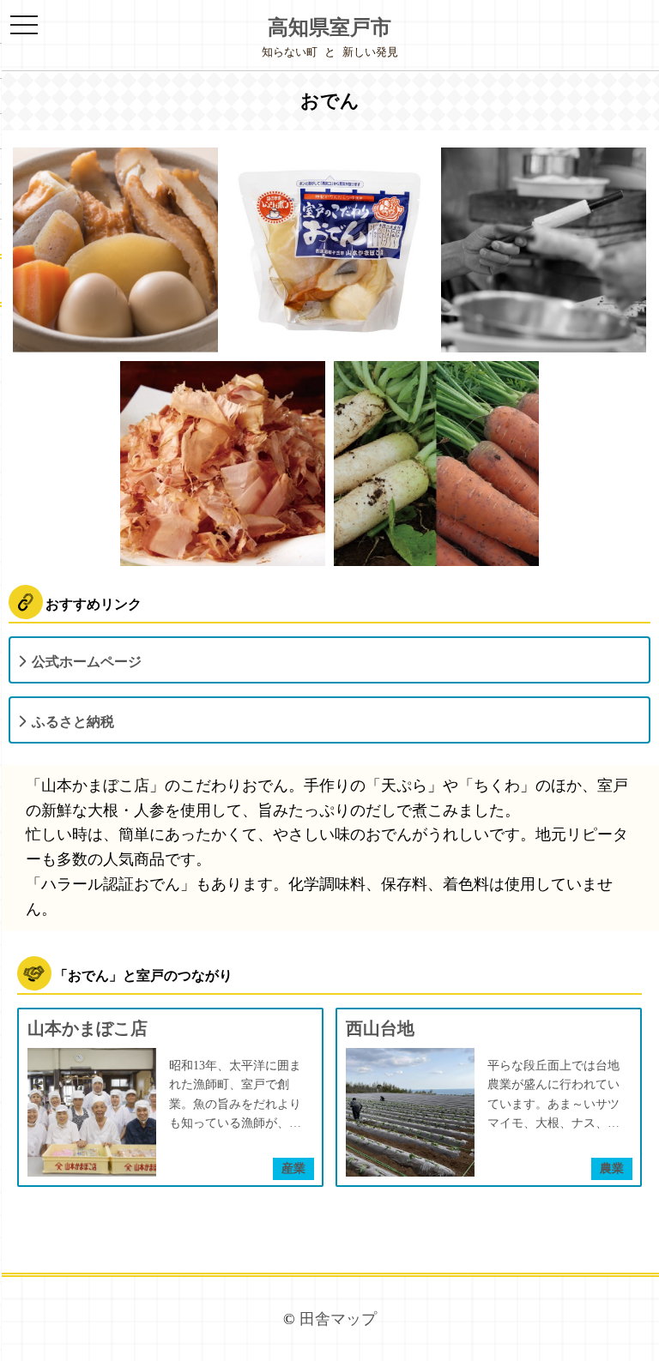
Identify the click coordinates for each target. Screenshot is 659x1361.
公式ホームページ (87, 661)
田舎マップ (338, 1319)
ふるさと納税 (73, 721)
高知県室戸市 (329, 27)
